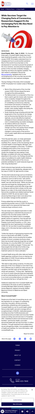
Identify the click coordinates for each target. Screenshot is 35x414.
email (30, 338)
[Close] (32, 390)
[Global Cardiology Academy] (6, 3)
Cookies (17, 365)
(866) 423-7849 (21, 381)
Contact (17, 360)
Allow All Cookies (17, 404)
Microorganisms (6, 74)
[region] (17, 397)
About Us (17, 355)
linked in (25, 338)
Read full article (29, 334)
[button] (2, 411)
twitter (20, 339)
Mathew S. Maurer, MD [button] (10, 412)
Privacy (17, 350)
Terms (17, 345)
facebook (14, 338)
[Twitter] (17, 373)
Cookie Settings (17, 399)
